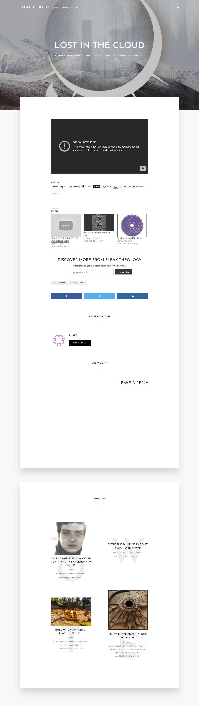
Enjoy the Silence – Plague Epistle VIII (128, 636)
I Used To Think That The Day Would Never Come (65, 239)
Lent (110, 649)
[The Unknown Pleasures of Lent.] (99, 222)
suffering (70, 642)
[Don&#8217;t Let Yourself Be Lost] (132, 225)
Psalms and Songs (76, 55)
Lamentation (60, 642)
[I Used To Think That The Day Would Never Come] (66, 225)
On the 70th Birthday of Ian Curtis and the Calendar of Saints (71, 562)
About (137, 7)
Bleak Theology (34, 7)
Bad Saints (62, 574)
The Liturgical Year (92, 55)
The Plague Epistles (72, 645)
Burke (60, 55)
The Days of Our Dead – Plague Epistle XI (71, 631)
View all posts (79, 343)
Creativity (129, 646)
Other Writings (161, 7)
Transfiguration (77, 283)
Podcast (147, 7)
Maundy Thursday (121, 649)
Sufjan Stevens (59, 283)
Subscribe (123, 272)
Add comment (136, 55)
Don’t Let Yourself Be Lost (129, 238)
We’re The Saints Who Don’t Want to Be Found (128, 546)
